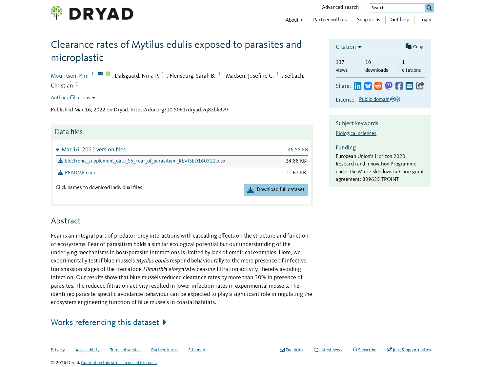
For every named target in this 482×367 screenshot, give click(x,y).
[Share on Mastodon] (388, 86)
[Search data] (429, 7)
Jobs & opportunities (412, 350)
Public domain (374, 99)
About (292, 20)
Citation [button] (346, 47)
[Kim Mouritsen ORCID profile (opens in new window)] (108, 74)
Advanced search (340, 7)
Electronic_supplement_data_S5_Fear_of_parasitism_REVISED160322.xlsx (145, 161)
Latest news (330, 350)
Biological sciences (356, 133)
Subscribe (367, 350)
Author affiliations (70, 98)
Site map (196, 350)
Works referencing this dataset (105, 323)
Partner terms (164, 350)
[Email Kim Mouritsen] (100, 74)
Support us (368, 20)
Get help (400, 20)
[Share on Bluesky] (368, 86)
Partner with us (330, 20)
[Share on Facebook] (399, 86)
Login (425, 20)
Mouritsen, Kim (70, 76)
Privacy (58, 350)
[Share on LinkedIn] (357, 86)
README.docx (80, 173)
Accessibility (87, 350)
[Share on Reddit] (378, 86)
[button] (182, 150)
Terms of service (125, 350)
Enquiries (294, 350)
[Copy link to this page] (420, 86)
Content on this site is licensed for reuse (119, 362)
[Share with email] (409, 86)
